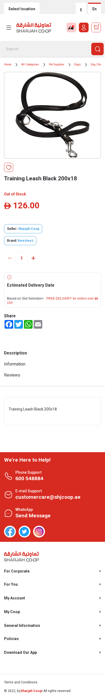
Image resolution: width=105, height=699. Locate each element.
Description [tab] (15, 353)
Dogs (77, 64)
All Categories (30, 64)
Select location (21, 9)
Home (7, 64)
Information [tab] (14, 364)
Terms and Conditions (20, 682)
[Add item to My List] (8, 167)
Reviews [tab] (12, 375)
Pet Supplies (56, 64)
